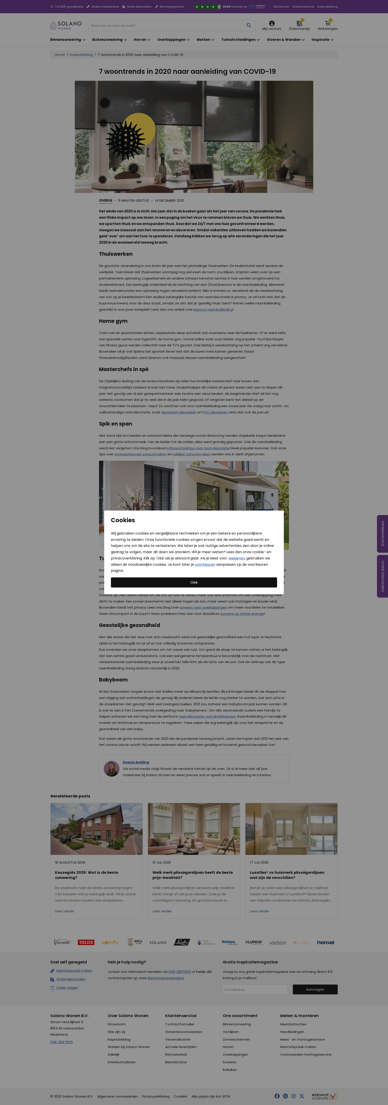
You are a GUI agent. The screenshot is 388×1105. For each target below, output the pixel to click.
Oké (194, 582)
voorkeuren (205, 564)
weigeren (236, 558)
